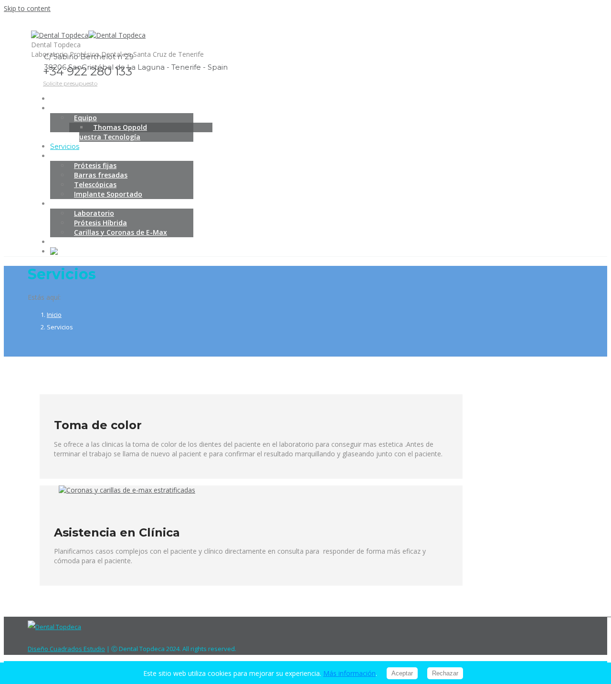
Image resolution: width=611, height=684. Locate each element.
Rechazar (445, 673)
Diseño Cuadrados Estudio (66, 648)
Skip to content (27, 8)
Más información (349, 673)
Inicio (54, 314)
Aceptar (402, 673)
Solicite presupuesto (70, 83)
